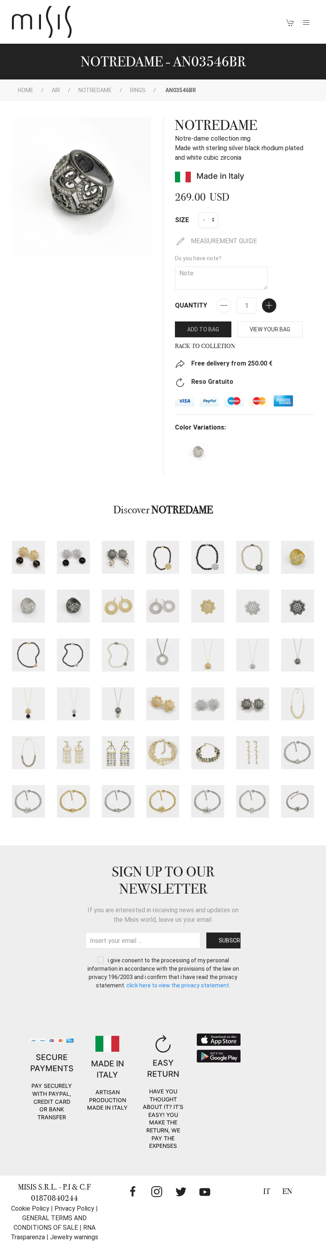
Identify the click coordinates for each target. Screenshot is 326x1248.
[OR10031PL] (162, 703)
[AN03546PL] (297, 557)
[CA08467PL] (28, 703)
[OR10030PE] (252, 752)
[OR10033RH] (162, 606)
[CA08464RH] (207, 557)
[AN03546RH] (28, 606)
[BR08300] (297, 801)
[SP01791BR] (297, 606)
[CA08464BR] (252, 557)
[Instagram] (157, 1191)
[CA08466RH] (252, 655)
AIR (56, 90)
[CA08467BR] (118, 703)
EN (287, 1191)
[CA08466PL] (207, 655)
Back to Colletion (205, 346)
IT (266, 1191)
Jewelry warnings (74, 1237)
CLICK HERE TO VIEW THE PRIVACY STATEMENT (177, 985)
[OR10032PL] (28, 557)
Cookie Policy (30, 1208)
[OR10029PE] (73, 752)
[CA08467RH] (73, 703)
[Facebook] (133, 1191)
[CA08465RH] (162, 655)
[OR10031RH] (207, 703)
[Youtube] (205, 1191)
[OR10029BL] (118, 752)
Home (25, 90)
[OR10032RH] (73, 557)
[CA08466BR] (297, 655)
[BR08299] (252, 801)
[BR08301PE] (162, 752)
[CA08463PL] (28, 655)
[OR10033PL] (118, 606)
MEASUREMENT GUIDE (223, 241)
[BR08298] (207, 801)
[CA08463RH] (73, 655)
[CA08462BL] (28, 752)
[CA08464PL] (162, 557)
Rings (138, 90)
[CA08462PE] (297, 703)
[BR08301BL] (207, 752)
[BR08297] (162, 801)
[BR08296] (118, 801)
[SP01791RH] (252, 606)
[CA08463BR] (118, 655)
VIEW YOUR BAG (270, 329)
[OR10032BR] (118, 557)
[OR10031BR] (252, 703)
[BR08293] (297, 752)
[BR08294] (28, 801)
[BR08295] (73, 801)
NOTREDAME (95, 90)
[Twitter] (181, 1191)
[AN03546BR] (73, 606)
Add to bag (203, 329)
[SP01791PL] (207, 606)
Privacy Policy (74, 1208)
